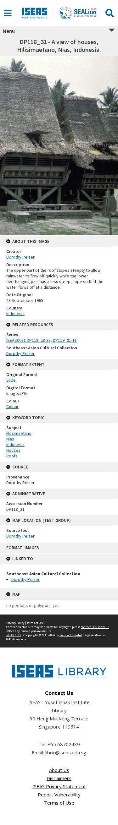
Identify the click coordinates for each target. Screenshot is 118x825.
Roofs (12, 456)
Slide (11, 380)
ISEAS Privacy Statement (59, 786)
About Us (59, 770)
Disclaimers (59, 778)
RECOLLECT (13, 635)
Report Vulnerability (59, 794)
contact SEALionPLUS (95, 627)
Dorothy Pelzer (25, 579)
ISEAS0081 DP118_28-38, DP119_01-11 (41, 340)
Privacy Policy (15, 623)
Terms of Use (35, 623)
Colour (12, 406)
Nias (10, 439)
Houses (13, 450)
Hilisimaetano (18, 433)
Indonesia (15, 313)
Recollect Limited (70, 635)
